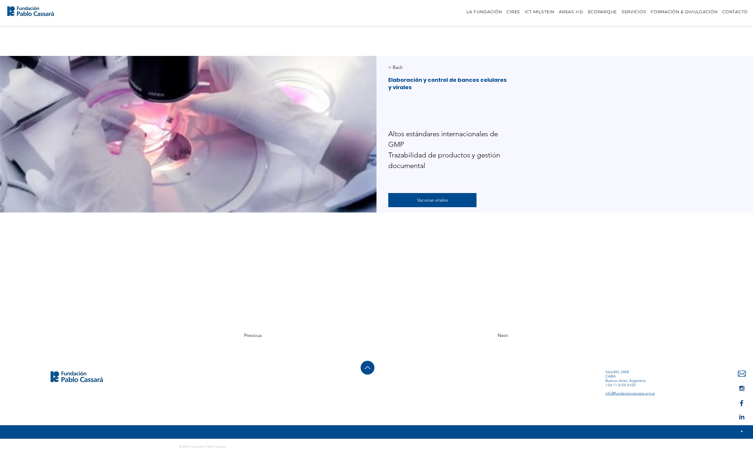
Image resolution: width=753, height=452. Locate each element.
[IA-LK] (741, 417)
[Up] (367, 368)
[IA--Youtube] (741, 388)
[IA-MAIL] (741, 374)
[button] (432, 200)
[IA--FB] (741, 402)
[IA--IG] (741, 431)
